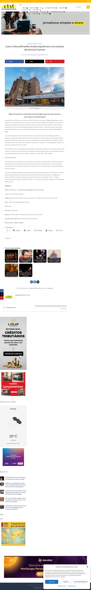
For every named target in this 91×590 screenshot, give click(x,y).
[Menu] (20, 5)
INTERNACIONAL (50, 8)
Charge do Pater (11, 307)
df (52, 288)
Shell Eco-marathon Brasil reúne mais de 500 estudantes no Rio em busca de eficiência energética (15, 484)
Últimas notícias (37, 43)
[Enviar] (88, 7)
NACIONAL (33, 8)
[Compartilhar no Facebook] (31, 281)
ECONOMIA (25, 13)
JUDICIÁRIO (36, 10)
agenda (50, 288)
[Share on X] (2, 294)
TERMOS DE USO (62, 586)
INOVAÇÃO (43, 11)
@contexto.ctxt (44, 54)
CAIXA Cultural (19, 222)
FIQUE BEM (62, 8)
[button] (87, 567)
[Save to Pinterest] (2, 298)
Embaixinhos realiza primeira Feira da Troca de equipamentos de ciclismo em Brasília (15, 507)
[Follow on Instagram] (88, 1)
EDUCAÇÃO (33, 11)
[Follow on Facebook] (87, 1)
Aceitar (52, 582)
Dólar (1, 514)
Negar (65, 582)
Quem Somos (42, 585)
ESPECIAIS (35, 13)
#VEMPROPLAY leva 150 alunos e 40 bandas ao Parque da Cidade (15, 478)
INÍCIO (24, 8)
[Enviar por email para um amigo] (37, 281)
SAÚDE (24, 11)
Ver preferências (80, 582)
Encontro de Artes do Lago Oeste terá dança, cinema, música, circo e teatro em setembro (15, 499)
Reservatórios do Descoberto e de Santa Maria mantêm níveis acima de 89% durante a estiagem (15, 492)
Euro (1, 519)
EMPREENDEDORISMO (56, 11)
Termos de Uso (33, 585)
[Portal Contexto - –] (9, 7)
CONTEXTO (45, 13)
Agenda (29, 43)
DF (40, 8)
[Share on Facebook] (2, 291)
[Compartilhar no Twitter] (34, 281)
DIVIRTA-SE (25, 10)
